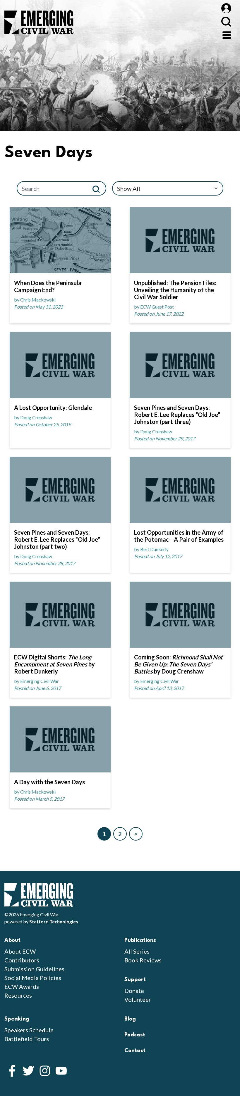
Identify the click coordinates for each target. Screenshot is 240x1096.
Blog (130, 1019)
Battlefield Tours (26, 1038)
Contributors (21, 960)
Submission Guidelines (34, 968)
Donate (134, 990)
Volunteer (137, 999)
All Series (137, 951)
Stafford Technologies (53, 921)
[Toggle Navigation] (227, 34)
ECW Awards (21, 986)
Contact (134, 1050)
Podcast (134, 1035)
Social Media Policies (32, 977)
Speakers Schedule (29, 1029)
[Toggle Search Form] (226, 21)
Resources (18, 995)
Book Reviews (143, 960)
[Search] (98, 188)
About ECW (20, 951)
